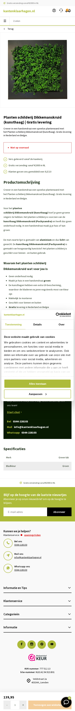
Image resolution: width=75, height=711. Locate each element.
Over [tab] (62, 324)
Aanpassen (35, 393)
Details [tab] (37, 324)
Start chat (13, 412)
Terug (11, 28)
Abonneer (59, 512)
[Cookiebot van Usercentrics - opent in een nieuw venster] (55, 315)
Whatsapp (21, 432)
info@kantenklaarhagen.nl (27, 557)
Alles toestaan (37, 383)
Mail (28, 427)
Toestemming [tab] (13, 324)
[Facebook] (21, 644)
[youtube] (52, 644)
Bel (17, 421)
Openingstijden (32, 535)
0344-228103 (20, 544)
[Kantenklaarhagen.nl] (17, 11)
